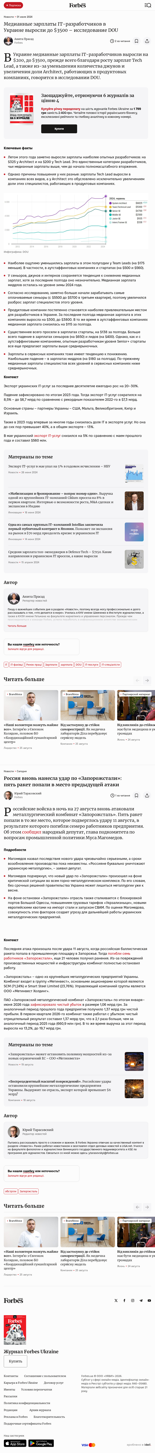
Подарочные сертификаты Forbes (27, 1423)
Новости (9, 16)
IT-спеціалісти (111, 664)
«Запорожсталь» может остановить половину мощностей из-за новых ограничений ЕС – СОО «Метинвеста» (60, 1056)
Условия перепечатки (36, 1389)
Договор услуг (54, 1382)
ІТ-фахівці (17, 664)
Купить (15, 1361)
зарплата (66, 664)
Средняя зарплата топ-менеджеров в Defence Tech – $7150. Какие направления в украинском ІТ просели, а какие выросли (60, 554)
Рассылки (10, 1396)
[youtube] (149, 1300)
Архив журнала (40, 1410)
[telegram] (141, 1300)
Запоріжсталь (28, 1191)
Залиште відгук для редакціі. (26, 649)
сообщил (31, 832)
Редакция (10, 1410)
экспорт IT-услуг (47, 435)
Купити (59, 128)
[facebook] (124, 1300)
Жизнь (121, 739)
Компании (66, 743)
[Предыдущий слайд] (137, 1207)
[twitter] (116, 1300)
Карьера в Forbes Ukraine (21, 1382)
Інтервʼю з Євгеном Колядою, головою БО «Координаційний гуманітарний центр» (31, 733)
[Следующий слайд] (147, 680)
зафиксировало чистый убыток (55, 1004)
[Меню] (148, 5)
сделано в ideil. (139, 1445)
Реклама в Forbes (16, 1417)
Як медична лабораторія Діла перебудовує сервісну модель (83, 731)
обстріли (10, 1191)
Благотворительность (49, 1417)
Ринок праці (34, 664)
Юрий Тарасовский (27, 793)
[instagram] (133, 1300)
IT (6, 664)
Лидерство (10, 748)
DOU (79, 664)
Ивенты (9, 1389)
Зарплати (51, 664)
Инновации (15, 512)
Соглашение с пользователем (45, 1376)
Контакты (11, 1376)
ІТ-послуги (91, 664)
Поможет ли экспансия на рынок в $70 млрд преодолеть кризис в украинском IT (60, 529)
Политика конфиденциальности (27, 1403)
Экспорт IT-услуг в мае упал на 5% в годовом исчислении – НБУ (59, 466)
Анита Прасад (24, 39)
